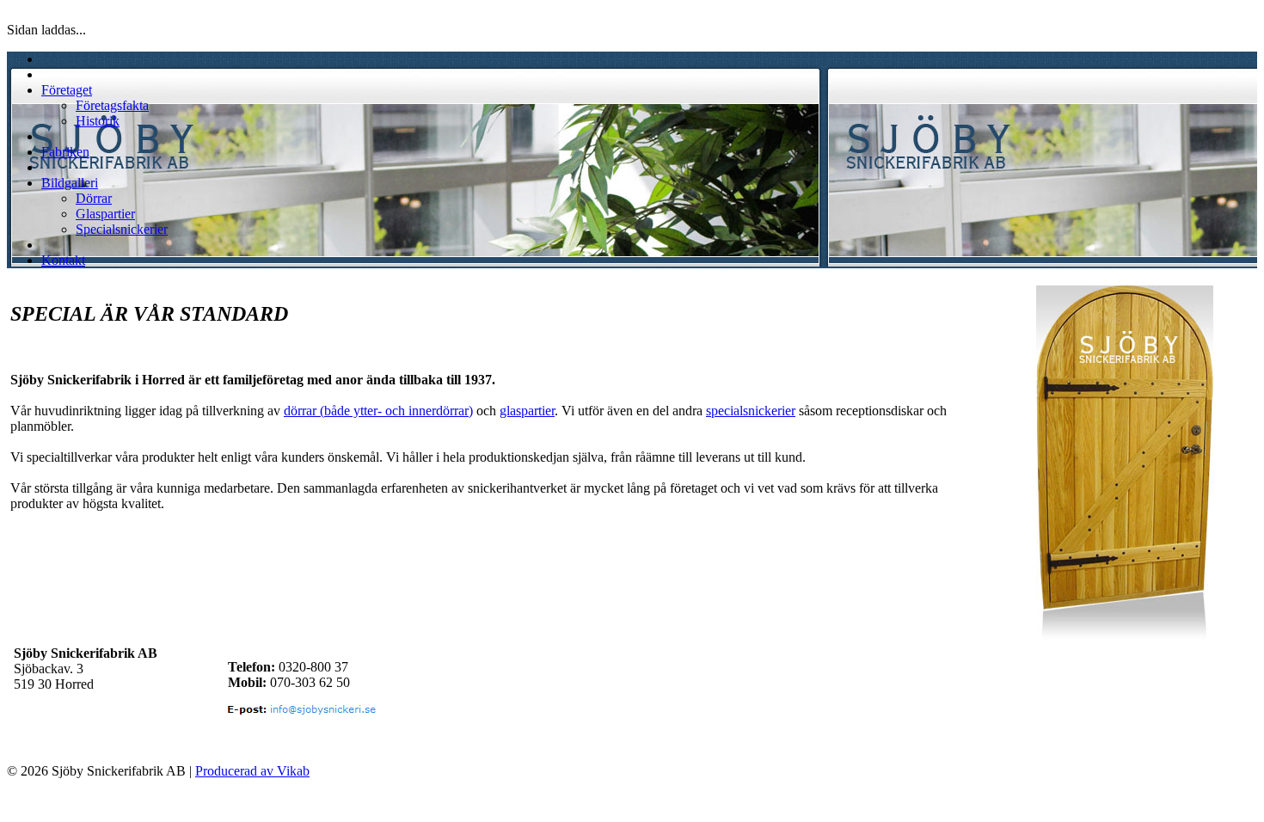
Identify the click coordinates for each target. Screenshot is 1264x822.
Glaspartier (105, 213)
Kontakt (63, 260)
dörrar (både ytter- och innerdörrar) (378, 410)
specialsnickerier (750, 410)
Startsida (64, 59)
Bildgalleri (69, 182)
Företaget (66, 90)
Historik (98, 120)
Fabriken (65, 151)
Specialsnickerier (122, 229)
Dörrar (94, 198)
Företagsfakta (112, 105)
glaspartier (527, 410)
